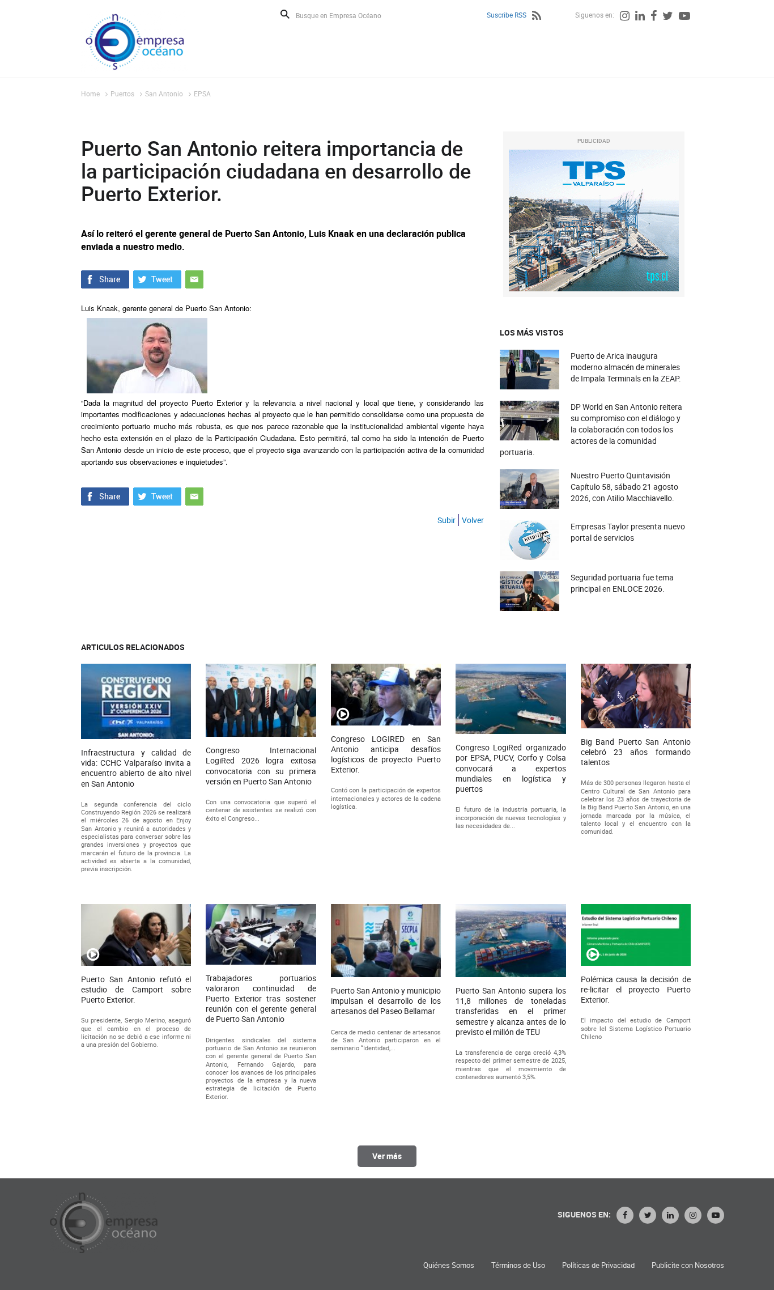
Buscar (285, 14)
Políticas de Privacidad (598, 1265)
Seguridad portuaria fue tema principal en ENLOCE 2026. (622, 583)
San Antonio (164, 93)
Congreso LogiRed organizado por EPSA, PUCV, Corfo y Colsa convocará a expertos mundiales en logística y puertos (510, 768)
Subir (446, 520)
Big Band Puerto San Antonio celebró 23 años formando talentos (636, 752)
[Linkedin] (640, 17)
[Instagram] (625, 17)
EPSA (202, 93)
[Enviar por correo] (194, 278)
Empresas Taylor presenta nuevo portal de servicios (628, 532)
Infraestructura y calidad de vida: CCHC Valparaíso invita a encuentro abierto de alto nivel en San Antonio (136, 768)
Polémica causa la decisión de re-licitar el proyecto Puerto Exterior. (636, 989)
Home (90, 93)
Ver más (387, 1156)
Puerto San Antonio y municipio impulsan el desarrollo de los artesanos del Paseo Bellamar (386, 1001)
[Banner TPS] (594, 220)
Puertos (122, 93)
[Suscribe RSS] (536, 17)
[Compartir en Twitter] (157, 278)
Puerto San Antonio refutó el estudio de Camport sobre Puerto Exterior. (136, 989)
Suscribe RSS (506, 14)
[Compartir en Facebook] (105, 278)
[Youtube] (684, 17)
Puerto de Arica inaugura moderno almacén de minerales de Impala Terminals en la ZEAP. (626, 367)
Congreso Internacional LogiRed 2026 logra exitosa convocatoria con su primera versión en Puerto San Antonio (261, 766)
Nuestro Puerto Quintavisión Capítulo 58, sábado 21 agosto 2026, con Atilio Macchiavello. (624, 486)
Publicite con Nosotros (688, 1265)
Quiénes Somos (448, 1265)
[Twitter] (667, 17)
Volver (473, 520)
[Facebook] (653, 17)
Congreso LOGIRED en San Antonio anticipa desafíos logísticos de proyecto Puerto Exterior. (386, 754)
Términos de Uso (518, 1265)
